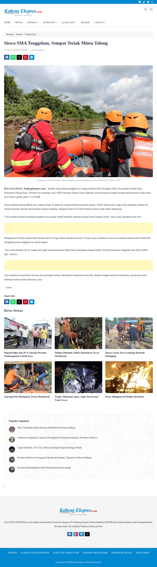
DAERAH (31, 22)
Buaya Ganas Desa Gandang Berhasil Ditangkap (124, 354)
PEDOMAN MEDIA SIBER (95, 553)
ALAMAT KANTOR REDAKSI (35, 553)
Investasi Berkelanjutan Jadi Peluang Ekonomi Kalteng (44, 467)
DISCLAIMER (142, 553)
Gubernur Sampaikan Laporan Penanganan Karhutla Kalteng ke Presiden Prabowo (57, 437)
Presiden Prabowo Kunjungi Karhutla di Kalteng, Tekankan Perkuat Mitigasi (54, 457)
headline (9, 287)
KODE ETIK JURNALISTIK (66, 553)
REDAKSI (12, 553)
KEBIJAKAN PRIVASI (122, 553)
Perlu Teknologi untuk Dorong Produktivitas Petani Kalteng (46, 427)
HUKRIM (85, 22)
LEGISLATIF (68, 22)
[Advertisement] (78, 228)
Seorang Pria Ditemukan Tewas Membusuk (27, 396)
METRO (19, 22)
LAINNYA (99, 22)
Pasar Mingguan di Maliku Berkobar (124, 396)
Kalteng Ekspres (78, 562)
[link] (139, 2)
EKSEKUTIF (49, 22)
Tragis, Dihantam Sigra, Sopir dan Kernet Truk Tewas (76, 398)
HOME (7, 22)
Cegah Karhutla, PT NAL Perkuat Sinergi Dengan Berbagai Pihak (49, 447)
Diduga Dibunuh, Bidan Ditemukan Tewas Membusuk (77, 354)
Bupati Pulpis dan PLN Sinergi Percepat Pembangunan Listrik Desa (25, 354)
